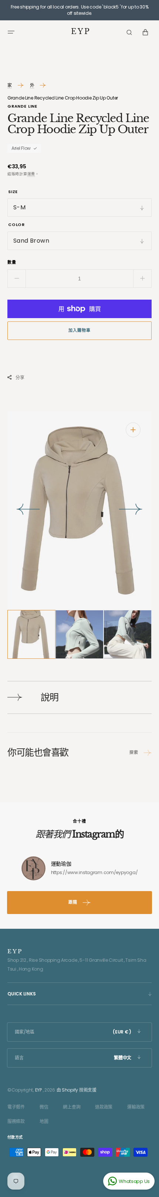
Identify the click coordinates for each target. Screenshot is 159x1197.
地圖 (44, 1121)
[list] (79, 510)
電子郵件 (16, 1107)
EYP (38, 1090)
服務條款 (16, 1121)
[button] (11, 32)
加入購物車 (79, 330)
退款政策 (103, 1107)
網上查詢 (71, 1107)
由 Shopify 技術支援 (77, 1090)
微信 (44, 1107)
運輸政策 (136, 1107)
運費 (31, 174)
